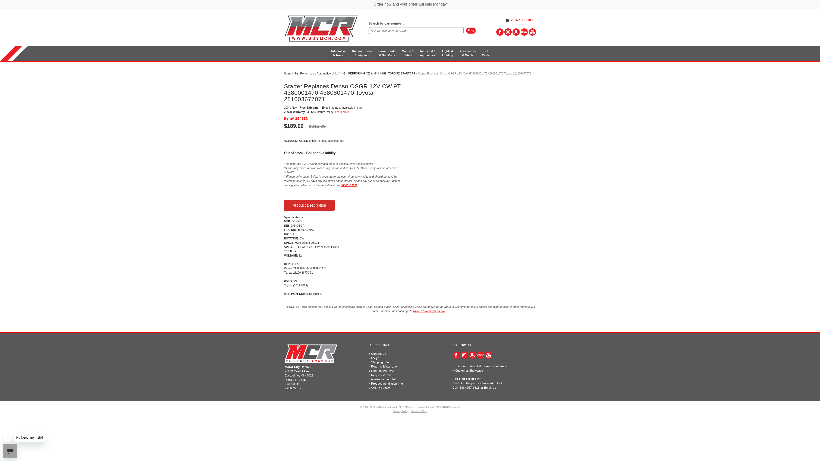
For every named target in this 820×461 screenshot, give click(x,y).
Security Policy (419, 411)
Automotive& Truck (338, 53)
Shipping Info (380, 362)
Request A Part (381, 375)
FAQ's (375, 358)
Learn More (342, 112)
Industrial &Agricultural (428, 53)
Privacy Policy (400, 411)
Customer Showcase (469, 370)
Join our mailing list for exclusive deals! (481, 366)
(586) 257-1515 (295, 379)
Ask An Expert (380, 388)
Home (287, 73)
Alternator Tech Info (384, 379)
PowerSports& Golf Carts (386, 53)
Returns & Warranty (384, 366)
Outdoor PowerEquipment (362, 53)
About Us (293, 384)
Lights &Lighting (447, 53)
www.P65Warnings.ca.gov (429, 311)
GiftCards (486, 53)
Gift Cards (294, 388)
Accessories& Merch (468, 53)
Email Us (490, 387)
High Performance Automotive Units (316, 73)
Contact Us (378, 353)
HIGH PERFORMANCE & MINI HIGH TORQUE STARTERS (378, 73)
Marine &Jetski (408, 53)
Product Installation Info (387, 383)
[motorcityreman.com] (321, 28)
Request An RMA (382, 370)
